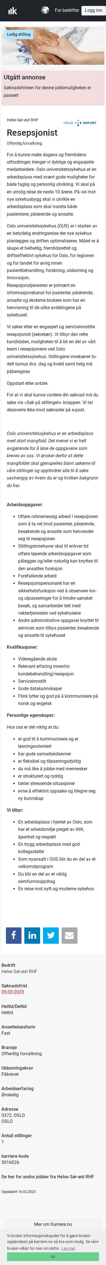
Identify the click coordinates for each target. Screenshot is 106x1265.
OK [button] (53, 1257)
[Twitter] (51, 935)
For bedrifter (67, 10)
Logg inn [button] (93, 10)
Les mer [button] (68, 1248)
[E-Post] (69, 935)
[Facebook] (14, 935)
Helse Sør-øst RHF (19, 971)
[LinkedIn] (32, 935)
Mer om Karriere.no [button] (53, 1224)
